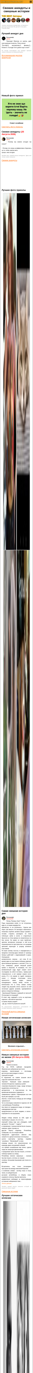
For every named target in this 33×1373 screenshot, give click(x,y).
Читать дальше (7, 1183)
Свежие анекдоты (9, 160)
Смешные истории (10, 1191)
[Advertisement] (16, 76)
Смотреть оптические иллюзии (15, 1050)
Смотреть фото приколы (12, 127)
